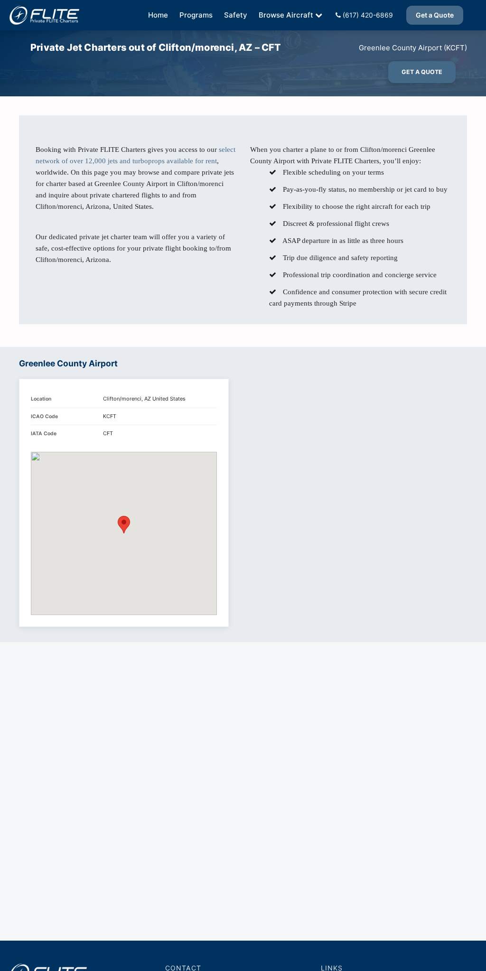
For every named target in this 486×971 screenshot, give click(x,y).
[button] (124, 524)
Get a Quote (435, 15)
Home (158, 14)
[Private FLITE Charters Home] (44, 15)
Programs (196, 14)
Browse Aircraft (286, 14)
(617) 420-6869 (367, 15)
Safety (235, 14)
